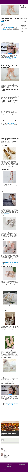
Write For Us (9, 442)
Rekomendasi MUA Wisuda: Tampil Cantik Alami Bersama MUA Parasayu (23, 19)
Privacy (2, 467)
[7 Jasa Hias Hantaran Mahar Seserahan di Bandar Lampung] (2, 449)
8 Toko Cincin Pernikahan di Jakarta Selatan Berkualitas (6, 455)
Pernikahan (2, 21)
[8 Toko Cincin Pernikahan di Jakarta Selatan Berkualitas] (2, 454)
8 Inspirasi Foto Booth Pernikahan (10, 264)
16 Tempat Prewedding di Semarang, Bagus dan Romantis (23, 27)
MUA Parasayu (6, 21)
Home (8, 465)
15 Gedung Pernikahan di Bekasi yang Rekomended (9, 433)
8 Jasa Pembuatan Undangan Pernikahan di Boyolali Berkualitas (23, 31)
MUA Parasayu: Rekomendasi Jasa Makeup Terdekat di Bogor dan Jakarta (23, 22)
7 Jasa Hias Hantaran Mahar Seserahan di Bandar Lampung (6, 449)
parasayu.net (3, 1)
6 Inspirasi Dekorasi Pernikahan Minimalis (11, 403)
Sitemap (3, 468)
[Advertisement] (10, 413)
